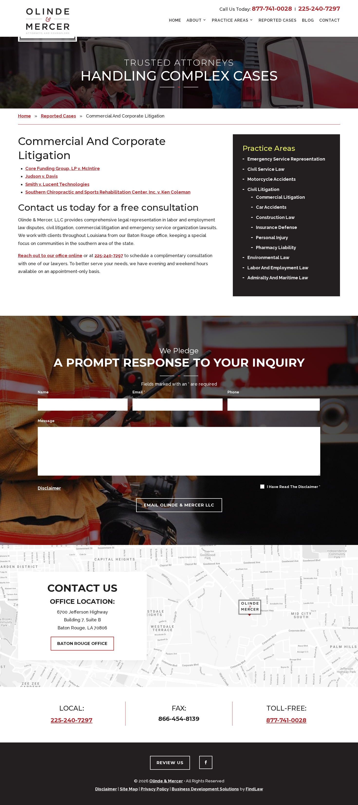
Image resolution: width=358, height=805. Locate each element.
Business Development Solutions (205, 789)
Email (138, 392)
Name (43, 392)
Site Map (129, 789)
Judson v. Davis (41, 176)
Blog (308, 20)
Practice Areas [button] (230, 20)
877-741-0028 (272, 8)
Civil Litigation (263, 189)
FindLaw (254, 789)
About (194, 20)
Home (175, 20)
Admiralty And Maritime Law (277, 277)
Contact (329, 20)
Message (46, 421)
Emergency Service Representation (286, 159)
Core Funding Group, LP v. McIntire (62, 168)
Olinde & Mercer (166, 780)
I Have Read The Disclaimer (293, 487)
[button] (351, 798)
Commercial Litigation (280, 197)
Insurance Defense (276, 227)
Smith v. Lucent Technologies (57, 184)
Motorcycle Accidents (271, 179)
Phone (233, 392)
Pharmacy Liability (276, 247)
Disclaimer (49, 488)
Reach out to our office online (50, 255)
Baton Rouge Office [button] (82, 643)
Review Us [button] (170, 762)
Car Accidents (271, 207)
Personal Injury (272, 237)
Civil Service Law (265, 169)
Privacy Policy (155, 789)
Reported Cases (278, 20)
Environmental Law (268, 257)
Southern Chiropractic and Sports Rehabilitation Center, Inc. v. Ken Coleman (107, 192)
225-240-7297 (319, 8)
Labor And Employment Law (277, 267)
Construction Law (275, 217)
